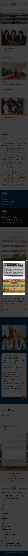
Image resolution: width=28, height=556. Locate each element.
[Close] (26, 260)
